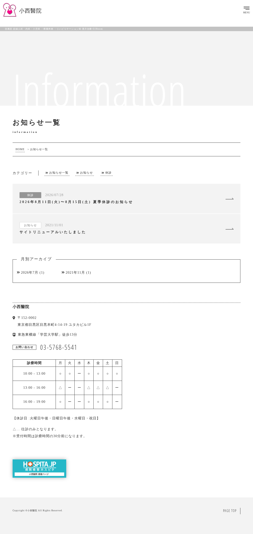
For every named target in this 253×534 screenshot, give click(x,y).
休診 (108, 172)
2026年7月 (29, 272)
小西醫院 (32, 510)
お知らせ (86, 172)
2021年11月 (75, 272)
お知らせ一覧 (58, 172)
